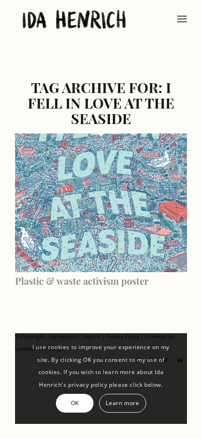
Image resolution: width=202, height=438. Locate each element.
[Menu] (182, 19)
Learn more (122, 403)
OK (75, 403)
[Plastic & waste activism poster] (101, 269)
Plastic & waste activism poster (81, 280)
